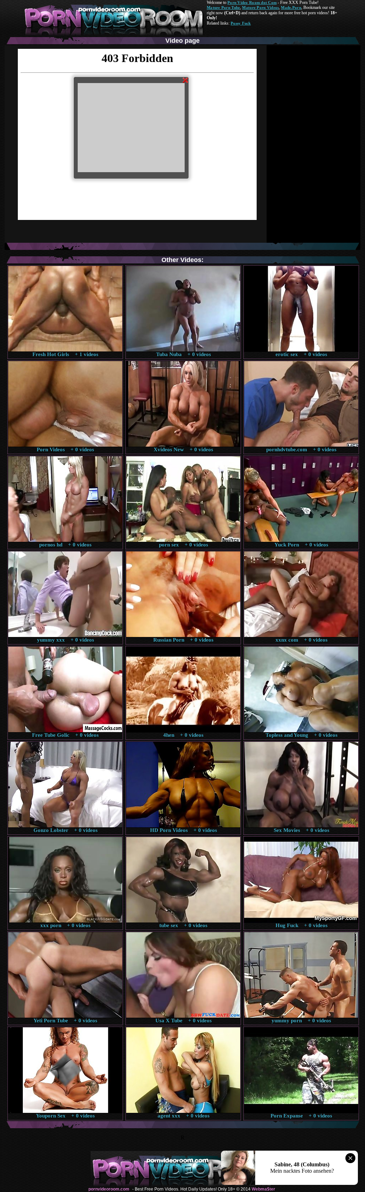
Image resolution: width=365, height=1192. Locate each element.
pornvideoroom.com (108, 1189)
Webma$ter (263, 1189)
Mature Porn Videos (260, 7)
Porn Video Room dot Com (252, 2)
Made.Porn (291, 7)
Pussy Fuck (241, 23)
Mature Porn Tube (223, 7)
